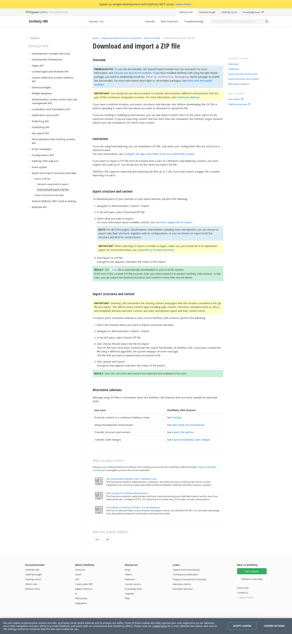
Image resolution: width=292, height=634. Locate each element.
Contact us (242, 592)
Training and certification (185, 574)
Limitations (233, 69)
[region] (146, 626)
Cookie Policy (159, 626)
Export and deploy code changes (191, 439)
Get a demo (234, 99)
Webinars (130, 579)
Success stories (133, 584)
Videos (128, 574)
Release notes (32, 588)
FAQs (127, 598)
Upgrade (129, 593)
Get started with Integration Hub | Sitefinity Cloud (131, 478)
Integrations (81, 603)
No (107, 539)
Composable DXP (84, 584)
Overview (233, 64)
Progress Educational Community (189, 579)
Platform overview (237, 104)
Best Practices (169, 21)
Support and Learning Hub (186, 569)
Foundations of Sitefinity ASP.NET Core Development (133, 507)
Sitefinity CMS (186, 12)
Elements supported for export (174, 222)
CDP (77, 579)
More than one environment (188, 425)
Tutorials (149, 21)
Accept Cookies (242, 625)
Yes (97, 539)
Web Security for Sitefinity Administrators (127, 493)
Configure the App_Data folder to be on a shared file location (159, 154)
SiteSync (177, 417)
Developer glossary (183, 588)
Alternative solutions (238, 84)
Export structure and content (243, 74)
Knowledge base (252, 12)
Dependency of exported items (155, 250)
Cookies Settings (274, 625)
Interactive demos (182, 584)
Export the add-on (183, 432)
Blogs (127, 569)
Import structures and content (243, 79)
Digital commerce (83, 588)
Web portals (81, 598)
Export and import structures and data (121, 38)
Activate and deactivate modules (133, 72)
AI (76, 593)
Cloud (78, 574)
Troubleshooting (193, 21)
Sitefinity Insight (207, 12)
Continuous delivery (188, 97)
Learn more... (184, 4)
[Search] (266, 21)
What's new (31, 584)
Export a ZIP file (152, 38)
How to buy (243, 587)
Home (96, 38)
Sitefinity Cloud (229, 12)
